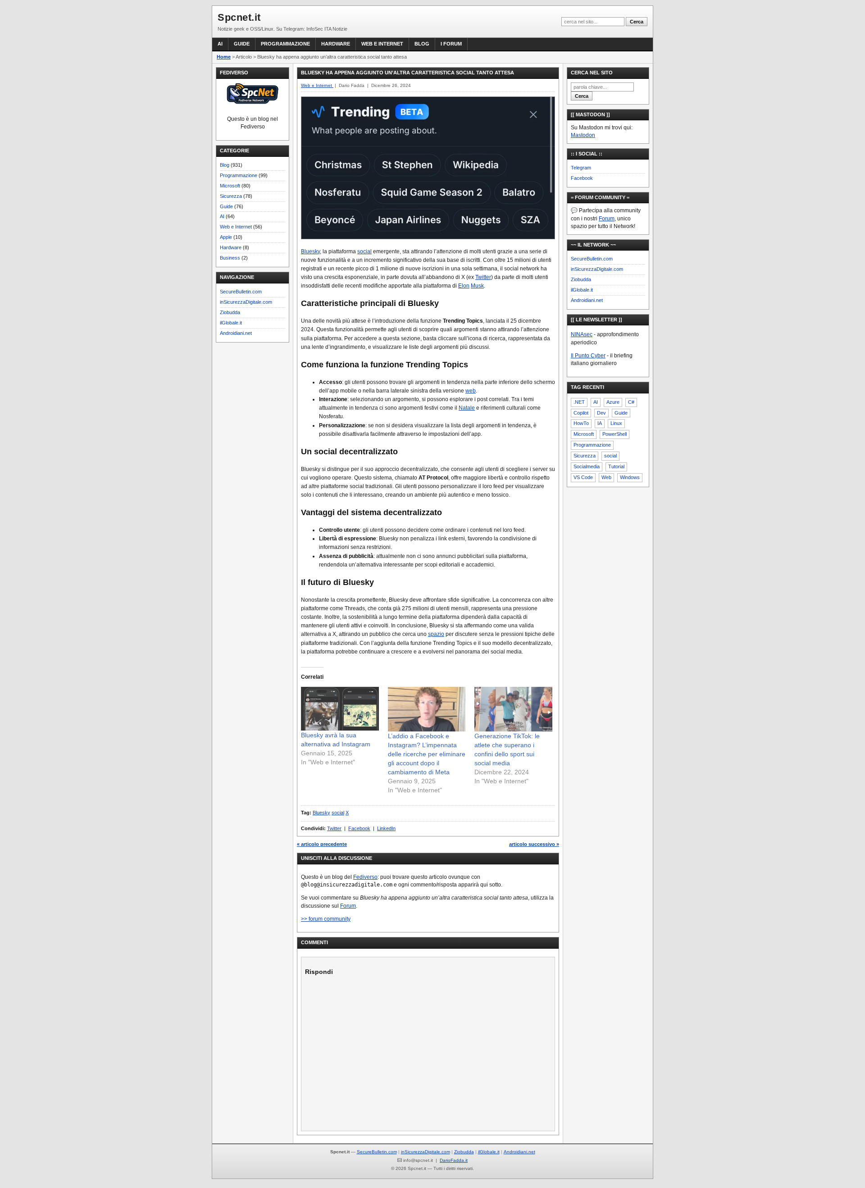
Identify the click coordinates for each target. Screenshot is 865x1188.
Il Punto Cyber (588, 355)
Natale (467, 408)
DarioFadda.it (454, 1160)
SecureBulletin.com (241, 291)
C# (631, 402)
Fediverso (365, 877)
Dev (601, 413)
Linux (616, 423)
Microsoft (230, 185)
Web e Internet (382, 43)
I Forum (451, 43)
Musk (477, 286)
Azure (612, 402)
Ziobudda (230, 312)
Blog (421, 43)
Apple (226, 237)
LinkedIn (386, 828)
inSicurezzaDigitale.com (246, 302)
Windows (630, 477)
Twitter (483, 277)
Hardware (335, 43)
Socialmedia (587, 466)
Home (224, 56)
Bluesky (310, 251)
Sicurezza (231, 196)
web (470, 391)
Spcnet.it (239, 17)
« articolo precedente (322, 844)
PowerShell (614, 434)
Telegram (581, 167)
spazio (436, 634)
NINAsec (581, 334)
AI (220, 43)
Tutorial (616, 466)
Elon (463, 286)
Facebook (359, 828)
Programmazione (285, 43)
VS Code (583, 477)
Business (230, 257)
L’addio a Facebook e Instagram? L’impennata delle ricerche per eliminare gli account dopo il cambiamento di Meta (426, 754)
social (364, 251)
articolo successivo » (534, 844)
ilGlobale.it (231, 322)
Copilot (581, 413)
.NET (579, 402)
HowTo (581, 423)
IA (599, 423)
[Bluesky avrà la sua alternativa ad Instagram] (340, 709)
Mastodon (583, 135)
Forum (348, 906)
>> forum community (326, 919)
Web (606, 477)
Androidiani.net (236, 333)
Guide (242, 43)
